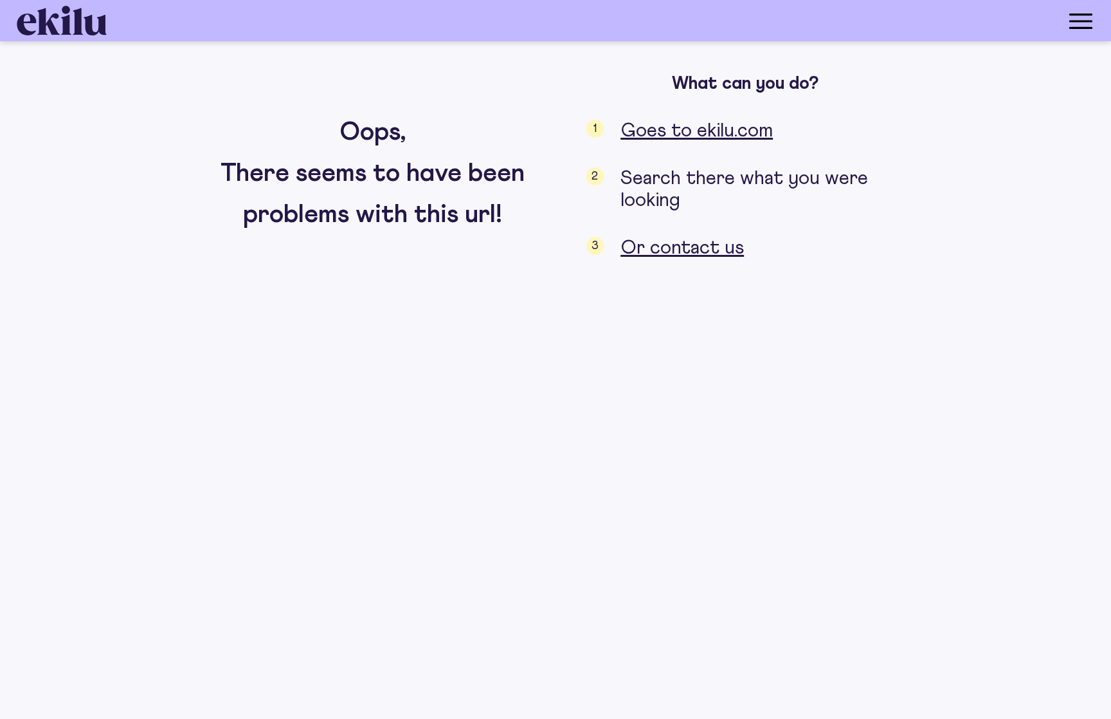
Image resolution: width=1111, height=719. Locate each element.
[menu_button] (607, 21)
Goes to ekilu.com (696, 130)
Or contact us (682, 247)
